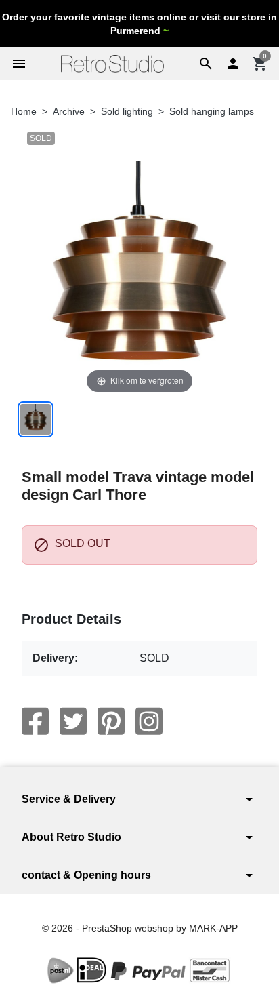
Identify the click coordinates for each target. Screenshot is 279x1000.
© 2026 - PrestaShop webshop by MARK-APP (140, 928)
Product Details (71, 619)
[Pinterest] (111, 721)
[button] (206, 63)
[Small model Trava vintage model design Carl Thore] (35, 419)
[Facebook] (35, 721)
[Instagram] (149, 721)
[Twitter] (73, 721)
